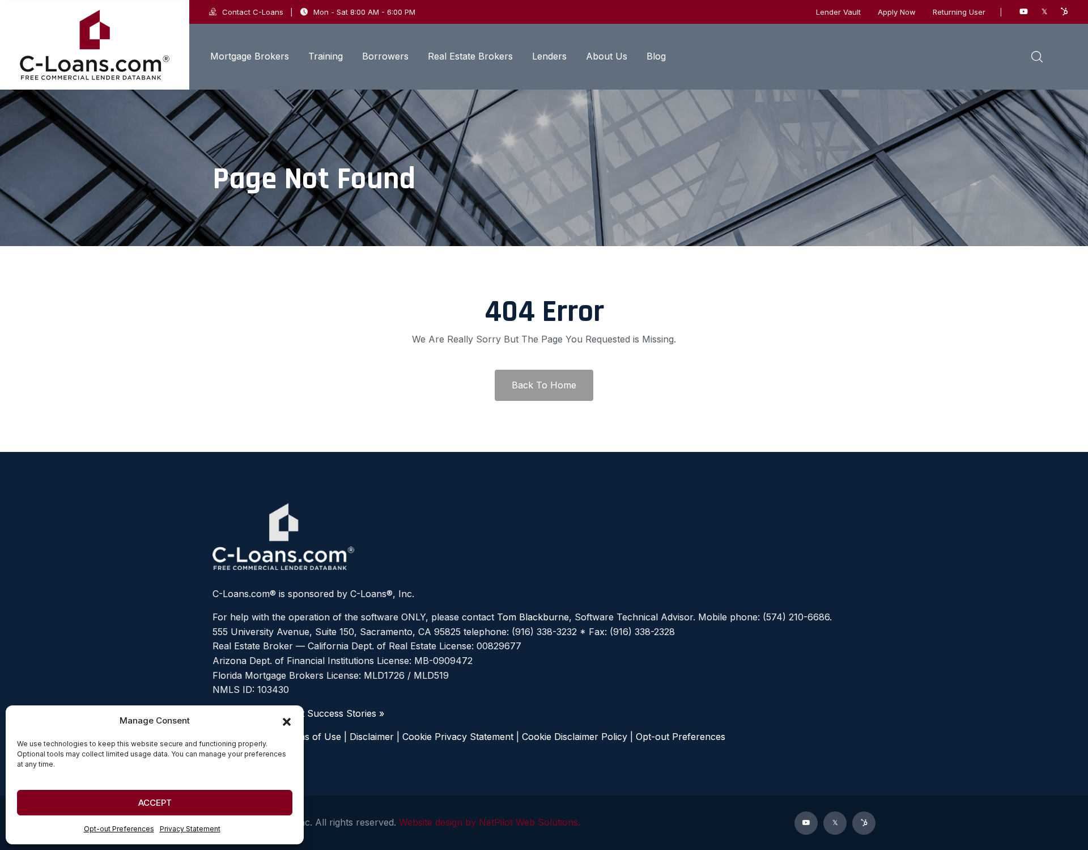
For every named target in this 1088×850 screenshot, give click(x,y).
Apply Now (897, 12)
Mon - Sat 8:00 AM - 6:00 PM (364, 11)
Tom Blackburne (533, 617)
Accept (155, 802)
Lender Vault (838, 12)
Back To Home (544, 385)
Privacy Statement (190, 828)
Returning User (959, 12)
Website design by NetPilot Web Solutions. (489, 822)
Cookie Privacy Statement (457, 736)
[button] (286, 720)
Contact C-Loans (252, 11)
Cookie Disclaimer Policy (574, 736)
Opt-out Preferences (119, 828)
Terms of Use (311, 736)
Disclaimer (372, 736)
